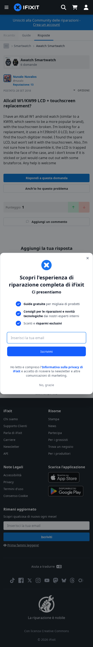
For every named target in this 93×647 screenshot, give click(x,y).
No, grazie (46, 385)
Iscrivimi (46, 351)
